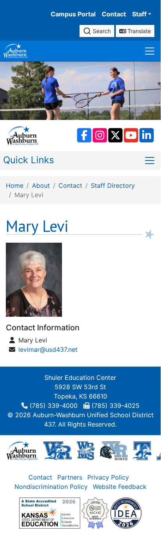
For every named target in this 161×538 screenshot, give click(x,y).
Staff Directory (113, 185)
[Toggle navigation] (150, 51)
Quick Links (28, 160)
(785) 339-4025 (116, 405)
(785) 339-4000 (54, 405)
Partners (69, 477)
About (41, 185)
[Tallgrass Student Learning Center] (142, 450)
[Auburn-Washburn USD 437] (22, 450)
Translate (138, 31)
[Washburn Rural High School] (57, 450)
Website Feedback (120, 486)
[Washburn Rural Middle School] (86, 450)
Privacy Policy (108, 477)
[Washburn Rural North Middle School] (113, 450)
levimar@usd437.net (48, 349)
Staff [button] (139, 14)
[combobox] (97, 31)
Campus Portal (73, 14)
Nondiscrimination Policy (51, 486)
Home (14, 185)
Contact (114, 14)
